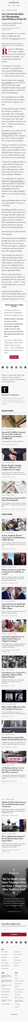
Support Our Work (18, 983)
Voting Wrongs (4, 997)
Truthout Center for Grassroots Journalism (19, 1001)
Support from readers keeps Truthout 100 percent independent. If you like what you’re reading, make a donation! (13, 45)
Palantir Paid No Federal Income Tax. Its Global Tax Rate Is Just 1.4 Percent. (14, 804)
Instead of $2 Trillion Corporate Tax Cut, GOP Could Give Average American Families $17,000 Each (14, 435)
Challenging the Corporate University (6, 1000)
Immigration (16, 957)
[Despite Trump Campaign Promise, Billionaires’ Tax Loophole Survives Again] (14, 454)
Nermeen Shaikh (15, 650)
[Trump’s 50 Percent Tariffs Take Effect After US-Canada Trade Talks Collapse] (14, 593)
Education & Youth (5, 954)
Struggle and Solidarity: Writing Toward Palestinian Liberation (6, 976)
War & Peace (16, 965)
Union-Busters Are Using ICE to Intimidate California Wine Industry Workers (14, 674)
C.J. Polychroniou (7, 747)
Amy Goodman (6, 650)
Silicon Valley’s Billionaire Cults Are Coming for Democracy (13, 708)
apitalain (13, 781)
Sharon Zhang (6, 549)
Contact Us (17, 1007)
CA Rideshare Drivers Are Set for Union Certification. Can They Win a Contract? (13, 770)
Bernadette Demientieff (8, 28)
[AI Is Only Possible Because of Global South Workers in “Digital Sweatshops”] (14, 626)
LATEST (13, 5)
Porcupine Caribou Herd (9, 133)
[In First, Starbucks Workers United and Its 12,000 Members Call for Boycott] (14, 524)
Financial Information (19, 992)
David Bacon (6, 686)
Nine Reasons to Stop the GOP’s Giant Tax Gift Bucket (14, 499)
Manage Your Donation (19, 981)
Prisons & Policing (4, 963)
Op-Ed (3, 10)
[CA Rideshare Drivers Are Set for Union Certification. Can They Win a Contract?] (14, 757)
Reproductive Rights (5, 965)
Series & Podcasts (4, 968)
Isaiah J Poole (6, 509)
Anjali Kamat (6, 583)
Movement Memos (5, 994)
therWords (17, 28)
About (16, 975)
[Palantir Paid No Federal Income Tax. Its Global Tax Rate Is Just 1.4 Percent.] (14, 791)
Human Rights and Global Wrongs (6, 986)
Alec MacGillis (6, 477)
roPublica (13, 477)
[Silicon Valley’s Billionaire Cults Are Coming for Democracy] (14, 696)
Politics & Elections (10, 601)
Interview (4, 567)
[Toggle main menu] (26, 3)
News (3, 429)
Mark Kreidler (6, 781)
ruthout (12, 549)
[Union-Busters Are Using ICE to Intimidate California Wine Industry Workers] (14, 662)
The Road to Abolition (5, 989)
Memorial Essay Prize (19, 997)
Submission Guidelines (19, 989)
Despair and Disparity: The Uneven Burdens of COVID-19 (6, 981)
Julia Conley (6, 444)
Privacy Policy (17, 994)
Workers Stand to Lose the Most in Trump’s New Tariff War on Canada (13, 572)
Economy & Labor (11, 10)
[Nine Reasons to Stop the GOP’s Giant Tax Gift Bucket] (14, 487)
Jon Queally (6, 615)
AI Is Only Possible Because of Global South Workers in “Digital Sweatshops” (13, 638)
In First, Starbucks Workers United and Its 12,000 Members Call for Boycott (13, 537)
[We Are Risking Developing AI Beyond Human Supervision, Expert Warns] (14, 825)
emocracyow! (14, 583)
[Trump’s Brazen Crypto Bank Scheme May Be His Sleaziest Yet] (14, 726)
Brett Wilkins (6, 815)
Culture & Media (4, 951)
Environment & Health (18, 954)
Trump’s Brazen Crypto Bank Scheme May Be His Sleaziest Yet (14, 738)
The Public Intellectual (5, 991)
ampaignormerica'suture (17, 509)
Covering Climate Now (5, 1004)
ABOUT (9, 5)
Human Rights (4, 957)
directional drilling (17, 181)
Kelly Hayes (5, 716)
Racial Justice (16, 963)
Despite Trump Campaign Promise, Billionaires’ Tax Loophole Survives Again (11, 467)
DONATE (18, 5)
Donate (16, 978)
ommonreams (13, 444)
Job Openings (17, 1004)
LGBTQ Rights (4, 960)
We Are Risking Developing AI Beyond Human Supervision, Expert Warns (13, 838)
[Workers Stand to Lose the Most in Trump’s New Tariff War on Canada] (14, 559)
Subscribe (17, 986)
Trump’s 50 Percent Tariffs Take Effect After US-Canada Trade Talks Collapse (13, 606)
